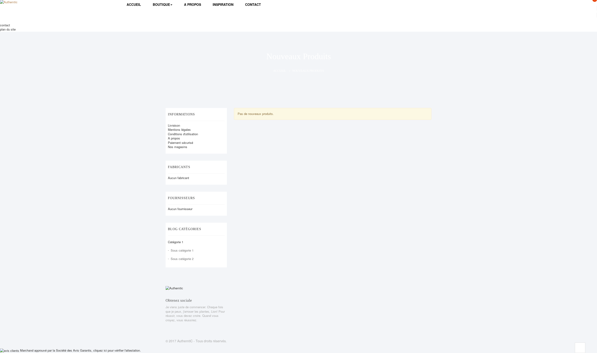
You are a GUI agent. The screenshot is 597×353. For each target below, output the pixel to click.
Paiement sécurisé (180, 142)
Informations (181, 114)
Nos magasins (177, 147)
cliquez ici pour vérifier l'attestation (116, 350)
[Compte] (540, 8)
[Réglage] (540, 15)
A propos (174, 138)
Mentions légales (179, 129)
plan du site (8, 29)
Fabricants (179, 167)
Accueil (279, 71)
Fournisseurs (181, 198)
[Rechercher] (488, 21)
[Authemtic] (23, 6)
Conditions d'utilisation (183, 134)
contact (5, 25)
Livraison (174, 125)
